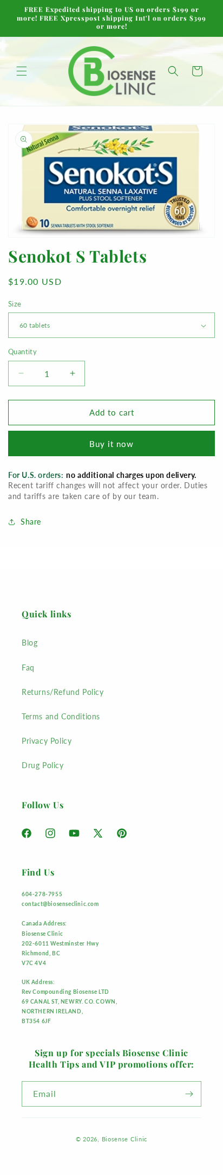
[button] (22, 71)
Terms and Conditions (61, 716)
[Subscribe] (189, 1094)
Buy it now (111, 444)
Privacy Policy (46, 740)
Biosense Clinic (125, 1138)
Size (15, 303)
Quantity (22, 351)
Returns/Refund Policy (63, 692)
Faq (28, 667)
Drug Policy (43, 765)
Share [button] (31, 521)
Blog (29, 642)
